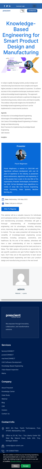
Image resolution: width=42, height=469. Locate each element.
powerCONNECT (8, 355)
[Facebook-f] (17, 1)
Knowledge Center (8, 391)
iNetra (4, 373)
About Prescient (7, 388)
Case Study (6, 395)
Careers (4, 410)
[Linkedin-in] (24, 1)
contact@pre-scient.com (14, 445)
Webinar (4, 399)
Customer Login (20, 6)
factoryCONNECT (8, 351)
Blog (3, 402)
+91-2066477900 (12, 451)
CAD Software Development (11, 362)
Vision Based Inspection (10, 370)
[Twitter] (21, 1)
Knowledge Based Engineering (12, 366)
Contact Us (5, 414)
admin (21, 289)
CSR (3, 406)
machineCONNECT (8, 358)
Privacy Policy (16, 461)
